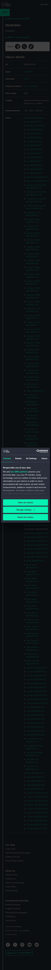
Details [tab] (18, 458)
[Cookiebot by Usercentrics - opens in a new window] (36, 451)
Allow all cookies (25, 502)
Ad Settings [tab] (31, 458)
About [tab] (44, 458)
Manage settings (24, 510)
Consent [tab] (7, 458)
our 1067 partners (19, 472)
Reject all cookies (25, 517)
